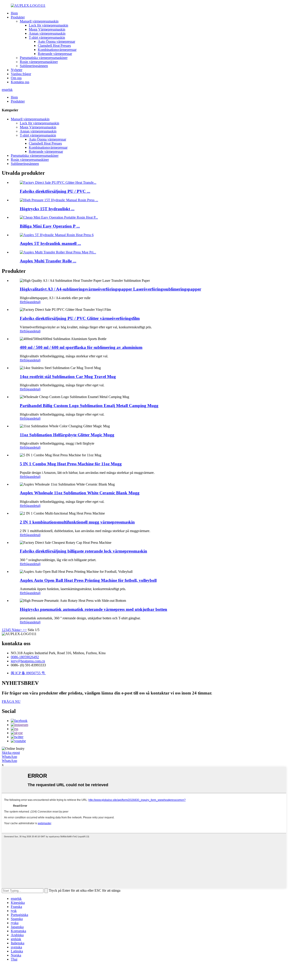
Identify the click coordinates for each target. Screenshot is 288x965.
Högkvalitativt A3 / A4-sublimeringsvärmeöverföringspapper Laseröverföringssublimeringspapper (110, 289)
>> (25, 630)
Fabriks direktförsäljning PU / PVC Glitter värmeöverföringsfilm (80, 318)
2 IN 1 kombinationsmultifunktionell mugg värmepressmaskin (77, 522)
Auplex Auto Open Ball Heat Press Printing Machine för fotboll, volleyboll (88, 580)
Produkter (18, 17)
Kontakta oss (20, 82)
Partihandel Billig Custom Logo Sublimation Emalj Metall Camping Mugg (89, 405)
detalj (36, 302)
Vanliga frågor (21, 74)
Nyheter (16, 70)
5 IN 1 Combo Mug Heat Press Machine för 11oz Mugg (71, 463)
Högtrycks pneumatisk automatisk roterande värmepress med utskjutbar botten (93, 609)
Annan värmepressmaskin (47, 33)
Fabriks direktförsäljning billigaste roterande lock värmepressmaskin (83, 551)
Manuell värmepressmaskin (39, 21)
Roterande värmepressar (55, 54)
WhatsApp (9, 757)
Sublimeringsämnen (34, 66)
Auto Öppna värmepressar (56, 41)
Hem (14, 13)
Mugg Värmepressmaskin (47, 29)
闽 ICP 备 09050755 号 (28, 673)
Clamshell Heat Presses (54, 45)
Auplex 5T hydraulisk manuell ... (50, 243)
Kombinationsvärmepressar (57, 49)
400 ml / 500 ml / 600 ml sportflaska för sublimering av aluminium (81, 347)
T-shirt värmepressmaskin (47, 37)
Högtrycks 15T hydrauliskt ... (47, 208)
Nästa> (17, 630)
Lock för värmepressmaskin (48, 25)
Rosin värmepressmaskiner (39, 62)
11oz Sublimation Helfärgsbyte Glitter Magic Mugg (67, 434)
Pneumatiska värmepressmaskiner (44, 58)
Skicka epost (11, 753)
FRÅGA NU (11, 701)
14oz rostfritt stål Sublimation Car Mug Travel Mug (68, 376)
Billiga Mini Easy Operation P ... (50, 226)
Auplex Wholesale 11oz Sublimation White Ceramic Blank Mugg (80, 492)
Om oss (16, 78)
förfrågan (26, 302)
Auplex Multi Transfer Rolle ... (48, 261)
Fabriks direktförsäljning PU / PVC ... (55, 191)
